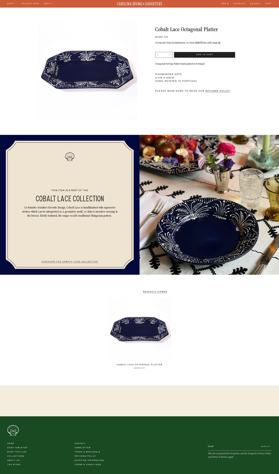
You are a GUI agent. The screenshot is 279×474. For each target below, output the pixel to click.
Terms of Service (219, 457)
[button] (12, 4)
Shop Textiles (17, 452)
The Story (14, 464)
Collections (15, 456)
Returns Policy (85, 456)
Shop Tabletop (17, 448)
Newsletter (83, 448)
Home (10, 443)
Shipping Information (89, 460)
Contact (80, 443)
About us (13, 460)
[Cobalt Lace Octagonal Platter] (139, 329)
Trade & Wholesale (87, 452)
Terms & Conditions (88, 464)
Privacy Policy (264, 453)
